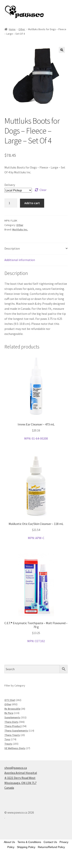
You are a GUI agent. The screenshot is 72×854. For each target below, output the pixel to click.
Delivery (9, 185)
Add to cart (32, 203)
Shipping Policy (26, 847)
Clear (43, 190)
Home (12, 29)
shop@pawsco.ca (15, 768)
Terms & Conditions (29, 842)
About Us (9, 842)
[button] (62, 50)
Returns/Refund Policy (51, 847)
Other (21, 29)
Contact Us (50, 842)
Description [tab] (12, 248)
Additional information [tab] (19, 260)
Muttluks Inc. (20, 229)
